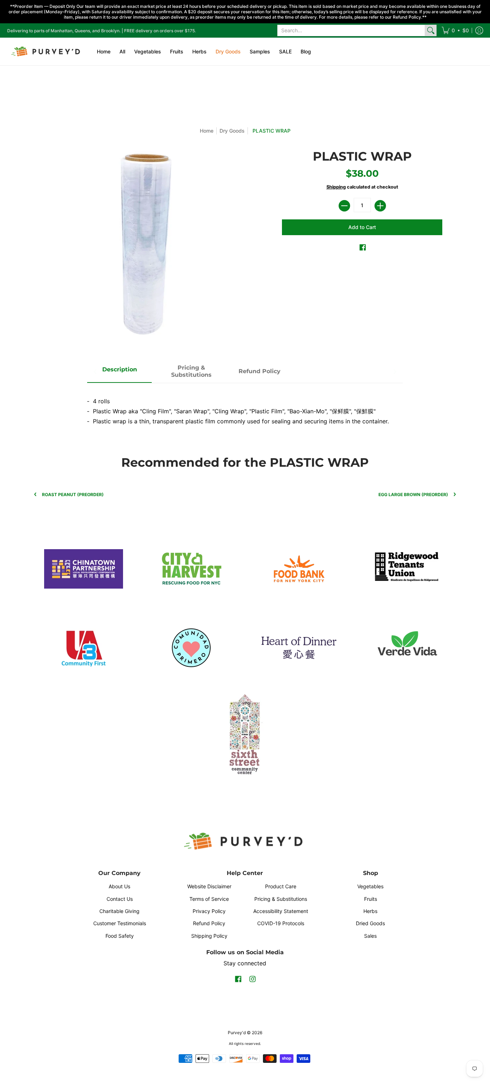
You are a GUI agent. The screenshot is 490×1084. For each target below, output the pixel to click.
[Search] (431, 30)
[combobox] (351, 30)
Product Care (280, 886)
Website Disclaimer (209, 886)
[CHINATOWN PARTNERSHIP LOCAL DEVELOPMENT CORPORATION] (83, 569)
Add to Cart (362, 227)
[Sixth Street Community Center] (245, 734)
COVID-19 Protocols (280, 923)
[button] (455, 30)
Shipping (336, 187)
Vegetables (370, 886)
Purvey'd (237, 1032)
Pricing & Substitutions (280, 899)
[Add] (380, 205)
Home (206, 131)
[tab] (119, 372)
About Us (119, 886)
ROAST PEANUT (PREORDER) (73, 494)
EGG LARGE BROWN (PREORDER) (413, 494)
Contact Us (120, 899)
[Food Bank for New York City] (299, 568)
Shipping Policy (209, 936)
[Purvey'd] (46, 51)
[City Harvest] (191, 569)
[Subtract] (344, 205)
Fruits (370, 899)
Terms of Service (209, 899)
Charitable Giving (119, 911)
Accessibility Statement (280, 911)
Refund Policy (209, 923)
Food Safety (119, 936)
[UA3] (83, 647)
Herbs (370, 911)
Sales (370, 936)
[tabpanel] (245, 408)
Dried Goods (370, 923)
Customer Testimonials (119, 923)
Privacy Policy (209, 911)
